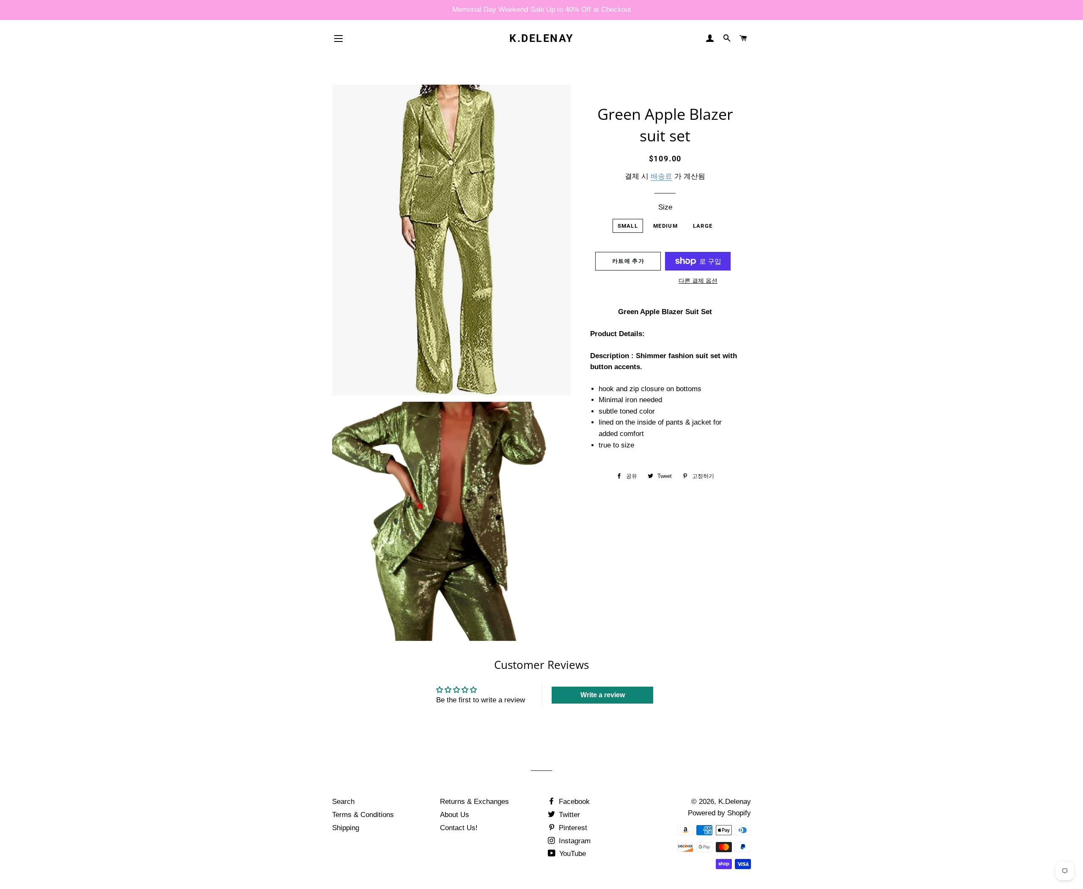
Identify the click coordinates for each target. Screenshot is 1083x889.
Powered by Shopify (719, 813)
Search (343, 802)
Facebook (573, 802)
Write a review (602, 694)
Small (628, 226)
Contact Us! (459, 828)
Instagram (574, 841)
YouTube (571, 854)
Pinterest (572, 828)
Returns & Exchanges (474, 802)
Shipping (345, 828)
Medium (665, 226)
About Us (454, 815)
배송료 (661, 176)
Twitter (568, 815)
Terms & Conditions (363, 815)
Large (703, 226)
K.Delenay (541, 38)
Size (665, 207)
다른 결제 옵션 (698, 280)
